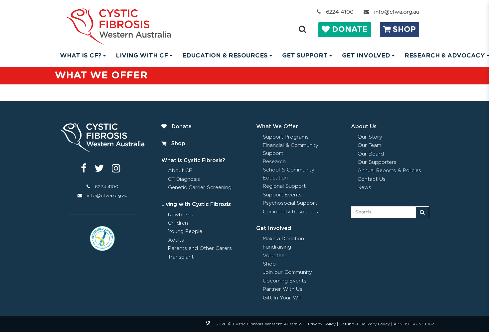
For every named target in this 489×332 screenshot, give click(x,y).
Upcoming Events (284, 280)
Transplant (181, 257)
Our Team (369, 145)
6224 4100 (340, 12)
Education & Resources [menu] (225, 56)
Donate (349, 30)
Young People (185, 231)
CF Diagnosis (184, 179)
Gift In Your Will (282, 297)
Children (178, 223)
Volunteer (274, 255)
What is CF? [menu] (80, 56)
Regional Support (284, 186)
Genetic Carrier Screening (200, 187)
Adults (176, 240)
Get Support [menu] (305, 56)
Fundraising (277, 247)
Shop (403, 30)
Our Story (370, 137)
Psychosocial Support (290, 203)
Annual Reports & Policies (389, 170)
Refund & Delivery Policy (364, 324)
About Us (364, 126)
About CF (180, 170)
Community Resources (290, 211)
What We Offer (277, 126)
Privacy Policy (322, 324)
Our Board (371, 154)
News (364, 187)
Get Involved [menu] (366, 56)
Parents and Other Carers (200, 248)
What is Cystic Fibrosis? (193, 160)
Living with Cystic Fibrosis (196, 204)
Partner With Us (282, 289)
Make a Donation (283, 238)
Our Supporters (377, 162)
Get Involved (273, 228)
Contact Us (372, 179)
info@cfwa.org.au (396, 12)
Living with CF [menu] (142, 56)
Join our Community (287, 272)
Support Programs (286, 137)
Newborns (180, 214)
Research (274, 161)
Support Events (282, 194)
